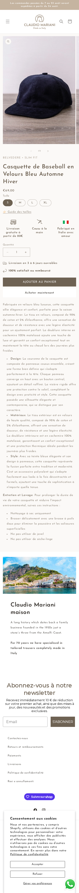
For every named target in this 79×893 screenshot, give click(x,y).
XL (45, 202)
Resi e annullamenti (21, 781)
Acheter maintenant (39, 292)
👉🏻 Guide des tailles (17, 212)
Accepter (37, 864)
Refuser (38, 874)
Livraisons (14, 764)
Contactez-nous (18, 738)
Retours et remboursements (26, 747)
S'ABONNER (63, 722)
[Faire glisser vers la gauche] (31, 151)
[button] (7, 21)
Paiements (14, 755)
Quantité (8, 245)
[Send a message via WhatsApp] (70, 884)
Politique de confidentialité (29, 854)
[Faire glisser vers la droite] (48, 151)
